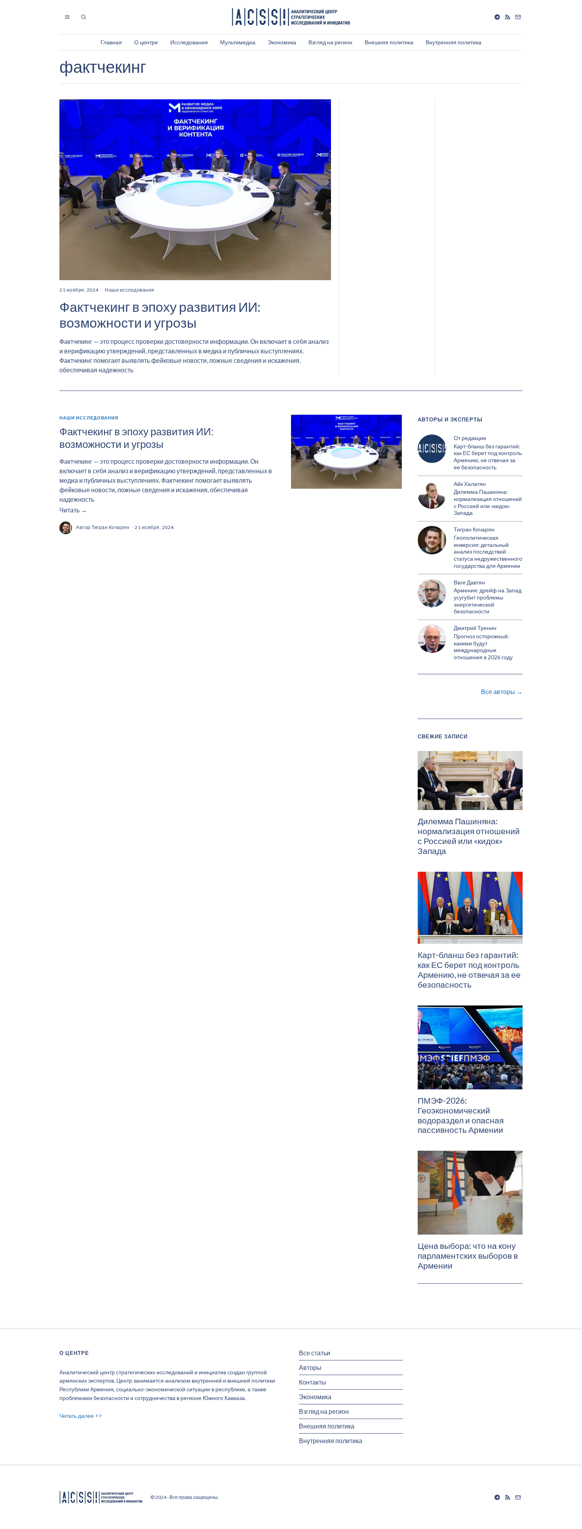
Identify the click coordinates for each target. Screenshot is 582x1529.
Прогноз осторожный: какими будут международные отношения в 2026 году (483, 646)
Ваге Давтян (469, 582)
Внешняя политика (389, 42)
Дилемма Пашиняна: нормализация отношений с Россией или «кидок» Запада (488, 502)
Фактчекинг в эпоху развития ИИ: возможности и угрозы (160, 314)
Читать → (73, 510)
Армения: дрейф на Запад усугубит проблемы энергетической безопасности (487, 601)
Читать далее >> (80, 1415)
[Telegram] (497, 17)
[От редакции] (432, 448)
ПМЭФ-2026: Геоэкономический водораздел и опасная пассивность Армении (461, 1115)
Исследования (189, 42)
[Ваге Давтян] (432, 593)
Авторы (310, 1367)
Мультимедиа (237, 42)
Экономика (282, 42)
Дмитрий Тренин (475, 627)
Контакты (312, 1382)
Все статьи (314, 1352)
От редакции (470, 437)
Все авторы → (502, 691)
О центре (146, 42)
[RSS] (507, 17)
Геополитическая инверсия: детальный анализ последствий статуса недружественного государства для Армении (488, 552)
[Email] (518, 17)
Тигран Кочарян (110, 527)
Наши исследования (129, 290)
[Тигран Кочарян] (432, 540)
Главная (111, 42)
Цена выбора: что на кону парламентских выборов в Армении (468, 1255)
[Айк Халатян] (432, 494)
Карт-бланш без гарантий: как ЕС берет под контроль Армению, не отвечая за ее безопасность (488, 456)
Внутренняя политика (453, 42)
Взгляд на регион (330, 42)
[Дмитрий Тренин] (432, 638)
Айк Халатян (470, 483)
